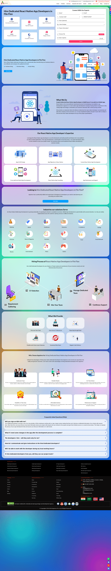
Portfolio (63, 3)
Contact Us (106, 3)
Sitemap (8, 493)
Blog (101, 3)
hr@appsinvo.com (87, 493)
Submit (80, 41)
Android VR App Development (12, 468)
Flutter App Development (36, 466)
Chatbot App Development (36, 463)
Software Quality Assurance (86, 463)
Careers (8, 486)
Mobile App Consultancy (60, 468)
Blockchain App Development (12, 470)
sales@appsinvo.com (88, 1)
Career (84, 3)
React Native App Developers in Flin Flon (62, 261)
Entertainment (34, 486)
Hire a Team (95, 3)
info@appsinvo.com (76, 1)
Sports (57, 493)
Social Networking (59, 491)
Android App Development (12, 466)
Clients (89, 3)
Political (57, 482)
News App (33, 497)
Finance (33, 491)
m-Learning (34, 495)
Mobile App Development (11, 463)
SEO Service (83, 466)
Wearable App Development (86, 470)
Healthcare (34, 493)
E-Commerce (34, 484)
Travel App (58, 495)
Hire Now (8, 71)
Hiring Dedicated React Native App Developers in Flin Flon (63, 355)
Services (68, 3)
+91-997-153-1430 (89, 484)
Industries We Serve (76, 3)
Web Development (84, 472)
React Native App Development (62, 470)
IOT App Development (60, 463)
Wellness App (58, 497)
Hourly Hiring (31, 66)
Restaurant (58, 486)
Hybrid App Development (36, 468)
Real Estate (58, 484)
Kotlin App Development (60, 466)
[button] (108, 568)
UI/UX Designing (84, 468)
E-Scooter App (34, 482)
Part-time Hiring (20, 66)
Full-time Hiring (9, 66)
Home (57, 3)
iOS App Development (36, 470)
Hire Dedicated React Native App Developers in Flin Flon (60, 190)
